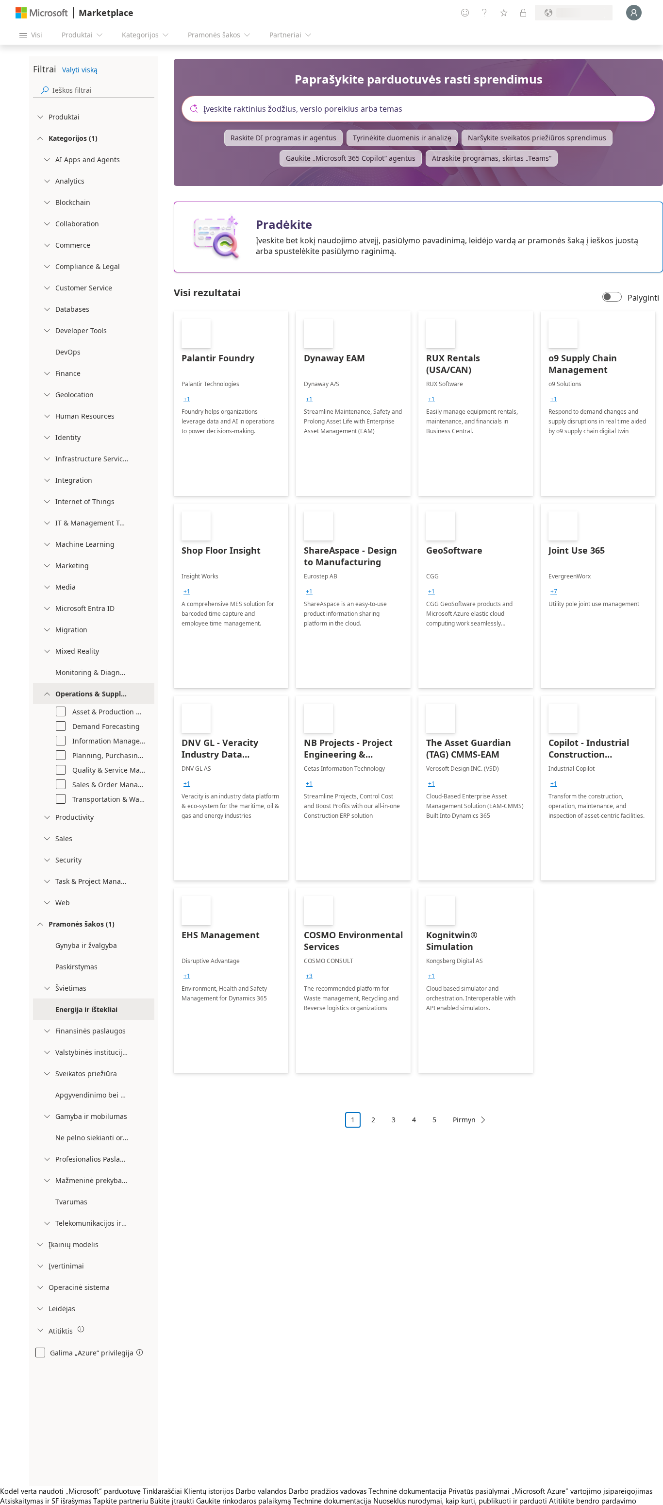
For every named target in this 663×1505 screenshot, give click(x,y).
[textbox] (422, 109)
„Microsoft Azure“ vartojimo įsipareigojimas (582, 1491)
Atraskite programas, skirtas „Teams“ (491, 158)
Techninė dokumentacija (407, 1491)
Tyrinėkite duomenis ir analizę (402, 137)
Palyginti (643, 297)
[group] (187, 399)
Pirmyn (464, 1119)
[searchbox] (103, 90)
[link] (231, 403)
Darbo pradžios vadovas (327, 1491)
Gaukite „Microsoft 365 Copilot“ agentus (350, 158)
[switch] (612, 297)
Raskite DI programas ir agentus (283, 137)
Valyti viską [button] (80, 69)
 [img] (81, 1329)
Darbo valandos (260, 1491)
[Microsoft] (42, 12)
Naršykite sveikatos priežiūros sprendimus (537, 137)
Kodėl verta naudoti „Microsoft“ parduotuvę (70, 1491)
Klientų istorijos (208, 1491)
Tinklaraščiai (162, 1491)
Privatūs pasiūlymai (479, 1491)
